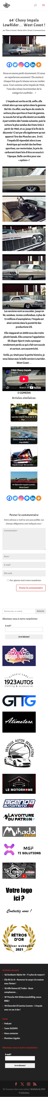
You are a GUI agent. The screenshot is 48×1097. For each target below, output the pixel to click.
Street (30, 30)
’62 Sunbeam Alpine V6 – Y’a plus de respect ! (24, 974)
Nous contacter (11, 1033)
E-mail (8, 625)
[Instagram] (21, 64)
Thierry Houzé (11, 30)
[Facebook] (9, 64)
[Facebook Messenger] (27, 64)
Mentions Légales (12, 1038)
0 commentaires (39, 30)
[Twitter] (15, 64)
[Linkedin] (32, 64)
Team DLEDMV (11, 1028)
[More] (38, 64)
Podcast (7, 1023)
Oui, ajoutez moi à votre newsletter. (25, 580)
